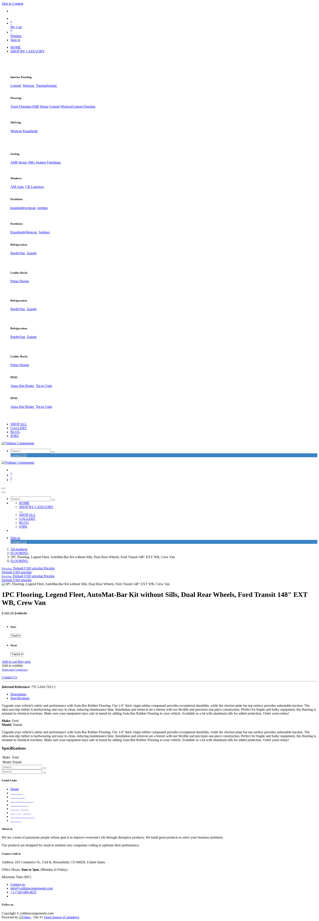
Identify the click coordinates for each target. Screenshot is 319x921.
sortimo (42, 208)
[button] (28, 568)
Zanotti (31, 253)
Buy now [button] (24, 661)
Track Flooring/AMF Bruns (29, 106)
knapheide (17, 208)
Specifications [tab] (20, 698)
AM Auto (17, 187)
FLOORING (19, 553)
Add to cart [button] (10, 661)
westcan (30, 208)
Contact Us (18, 455)
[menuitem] (15, 47)
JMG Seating (37, 162)
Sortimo (44, 232)
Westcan (29, 85)
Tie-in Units (44, 386)
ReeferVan (18, 253)
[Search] (53, 452)
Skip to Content (12, 3)
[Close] (3, 492)
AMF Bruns (18, 162)
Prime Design (19, 281)
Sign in (15, 40)
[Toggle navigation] (3, 488)
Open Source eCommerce (61, 917)
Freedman (54, 162)
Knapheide (30, 131)
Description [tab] (18, 694)
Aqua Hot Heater (22, 386)
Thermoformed (46, 85)
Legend (54, 106)
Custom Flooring (84, 106)
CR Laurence (35, 187)
